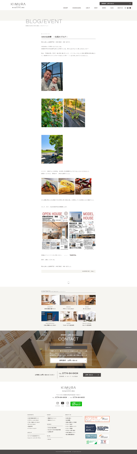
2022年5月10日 (86, 271)
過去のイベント (51, 420)
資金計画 (30, 426)
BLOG (112, 7)
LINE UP (88, 7)
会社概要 (68, 420)
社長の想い (68, 418)
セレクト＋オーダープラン (34, 437)
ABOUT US (120, 7)
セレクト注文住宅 (86, 325)
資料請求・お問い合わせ (108, 3)
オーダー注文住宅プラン (34, 435)
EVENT (96, 7)
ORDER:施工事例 (52, 427)
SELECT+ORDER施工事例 (54, 429)
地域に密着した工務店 (71, 422)
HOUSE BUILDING (76, 7)
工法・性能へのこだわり (34, 422)
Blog (92, 271)
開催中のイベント (52, 418)
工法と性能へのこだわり (50, 325)
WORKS (104, 7)
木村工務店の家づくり (50, 308)
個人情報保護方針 (70, 434)
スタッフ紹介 (69, 424)
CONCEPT (65, 7)
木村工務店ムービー (71, 432)
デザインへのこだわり (68, 308)
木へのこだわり (87, 308)
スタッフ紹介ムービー (71, 426)
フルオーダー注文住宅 (68, 325)
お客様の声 (50, 431)
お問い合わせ (89, 374)
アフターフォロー (32, 428)
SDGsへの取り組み (70, 430)
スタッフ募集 (69, 428)
